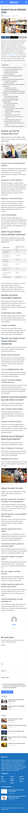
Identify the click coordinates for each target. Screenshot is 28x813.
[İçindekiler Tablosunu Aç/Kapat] (23, 65)
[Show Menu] (2, 2)
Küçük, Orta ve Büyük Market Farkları (14, 69)
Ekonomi (3, 781)
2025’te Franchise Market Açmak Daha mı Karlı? (13, 94)
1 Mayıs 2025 (11, 703)
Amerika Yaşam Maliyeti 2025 (16, 731)
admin (7, 16)
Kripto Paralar (12, 779)
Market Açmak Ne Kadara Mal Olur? (12, 67)
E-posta (4, 671)
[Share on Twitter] (14, 37)
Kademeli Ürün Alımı (10, 105)
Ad (2, 664)
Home (2, 6)
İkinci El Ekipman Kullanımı (11, 103)
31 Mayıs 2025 (15, 16)
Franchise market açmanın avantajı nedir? (14, 117)
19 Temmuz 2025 (12, 727)
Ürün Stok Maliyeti (9, 74)
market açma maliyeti (13, 55)
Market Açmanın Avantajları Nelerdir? (13, 79)
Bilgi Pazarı (14, 2)
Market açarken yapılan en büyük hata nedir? (14, 123)
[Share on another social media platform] (23, 37)
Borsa (2, 779)
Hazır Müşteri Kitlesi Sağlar (11, 96)
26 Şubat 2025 (12, 722)
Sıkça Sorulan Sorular (9, 106)
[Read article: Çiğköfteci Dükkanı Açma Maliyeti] (4, 727)
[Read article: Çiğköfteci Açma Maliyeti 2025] (4, 745)
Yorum (3, 645)
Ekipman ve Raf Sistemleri (11, 72)
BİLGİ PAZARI (7, 808)
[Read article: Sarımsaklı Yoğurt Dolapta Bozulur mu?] (4, 720)
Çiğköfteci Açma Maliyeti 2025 (16, 743)
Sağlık (12, 783)
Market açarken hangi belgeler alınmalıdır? (12, 112)
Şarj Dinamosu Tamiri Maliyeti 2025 (16, 706)
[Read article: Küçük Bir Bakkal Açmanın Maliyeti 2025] (4, 738)
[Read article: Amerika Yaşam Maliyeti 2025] (4, 733)
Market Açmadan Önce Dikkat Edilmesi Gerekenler (14, 85)
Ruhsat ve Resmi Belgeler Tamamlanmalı (15, 91)
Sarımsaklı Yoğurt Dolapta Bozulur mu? (15, 719)
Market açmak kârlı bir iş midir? (13, 115)
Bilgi (2, 776)
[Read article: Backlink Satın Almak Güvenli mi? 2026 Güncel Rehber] (4, 798)
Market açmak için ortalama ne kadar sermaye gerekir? (14, 109)
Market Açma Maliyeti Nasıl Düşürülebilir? (10, 100)
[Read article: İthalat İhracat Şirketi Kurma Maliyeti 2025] (4, 701)
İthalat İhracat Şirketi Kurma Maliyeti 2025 (16, 700)
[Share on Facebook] (5, 37)
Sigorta (21, 776)
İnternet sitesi (5, 677)
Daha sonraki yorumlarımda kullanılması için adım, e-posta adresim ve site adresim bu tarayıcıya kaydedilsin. (14, 685)
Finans (12, 776)
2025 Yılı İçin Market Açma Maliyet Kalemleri (12, 76)
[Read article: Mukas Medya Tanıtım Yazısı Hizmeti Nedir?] (4, 791)
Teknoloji (21, 779)
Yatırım (6, 6)
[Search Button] (26, 2)
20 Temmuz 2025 (12, 745)
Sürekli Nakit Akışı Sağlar (11, 81)
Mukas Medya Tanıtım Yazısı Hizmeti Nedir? (16, 790)
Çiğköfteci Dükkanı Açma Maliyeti (17, 725)
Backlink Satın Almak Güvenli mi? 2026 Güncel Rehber (17, 797)
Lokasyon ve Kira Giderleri (11, 70)
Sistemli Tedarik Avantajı (11, 98)
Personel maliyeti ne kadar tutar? (13, 119)
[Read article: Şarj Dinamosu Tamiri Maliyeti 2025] (4, 707)
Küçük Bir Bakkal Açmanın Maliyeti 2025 (17, 737)
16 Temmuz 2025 (12, 733)
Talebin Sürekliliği (9, 83)
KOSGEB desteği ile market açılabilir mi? (15, 126)
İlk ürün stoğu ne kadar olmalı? (12, 121)
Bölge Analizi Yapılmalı (10, 88)
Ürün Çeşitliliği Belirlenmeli (12, 89)
